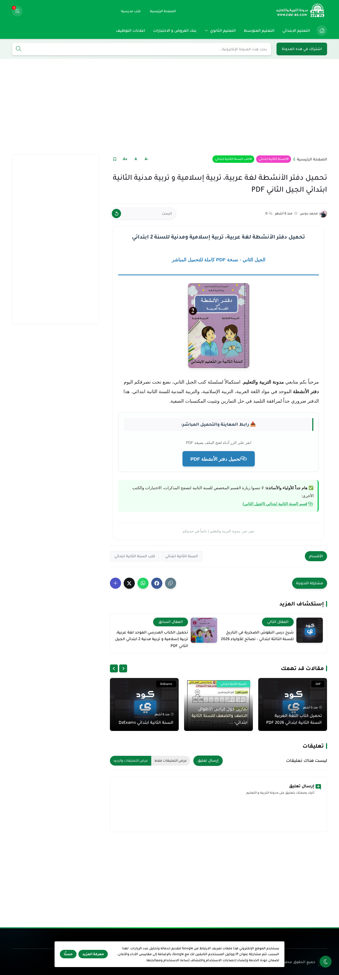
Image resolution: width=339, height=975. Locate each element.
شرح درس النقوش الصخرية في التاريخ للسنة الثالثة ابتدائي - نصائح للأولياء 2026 (257, 635)
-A (146, 159)
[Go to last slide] (123, 668)
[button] (156, 583)
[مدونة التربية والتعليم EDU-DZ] (300, 11)
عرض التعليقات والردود (130, 760)
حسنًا (68, 954)
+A (125, 159)
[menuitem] (320, 30)
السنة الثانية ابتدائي (273, 159)
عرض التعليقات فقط (170, 760)
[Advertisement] (169, 107)
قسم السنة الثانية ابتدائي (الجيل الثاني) (275, 503)
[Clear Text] (116, 213)
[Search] (19, 49)
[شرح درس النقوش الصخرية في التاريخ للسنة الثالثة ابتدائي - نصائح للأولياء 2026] (309, 630)
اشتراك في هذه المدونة (302, 49)
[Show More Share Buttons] (115, 583)
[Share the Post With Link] (170, 583)
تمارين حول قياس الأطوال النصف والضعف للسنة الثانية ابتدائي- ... (219, 716)
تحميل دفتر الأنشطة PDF (215, 459)
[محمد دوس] (323, 214)
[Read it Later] (114, 159)
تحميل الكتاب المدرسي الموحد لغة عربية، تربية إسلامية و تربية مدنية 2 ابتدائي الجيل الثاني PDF (151, 639)
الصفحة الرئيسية (312, 159)
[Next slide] (114, 668)
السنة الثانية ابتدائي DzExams (146, 722)
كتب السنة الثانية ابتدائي (232, 159)
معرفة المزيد (93, 954)
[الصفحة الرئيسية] (321, 30)
